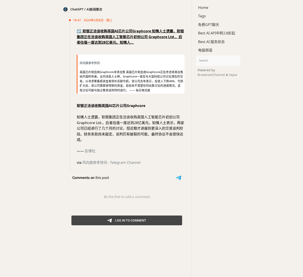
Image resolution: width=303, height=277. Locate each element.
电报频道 (205, 50)
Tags (202, 16)
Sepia (233, 75)
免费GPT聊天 (208, 24)
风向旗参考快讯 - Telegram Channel (111, 162)
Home (203, 7)
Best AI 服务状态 (211, 41)
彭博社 (90, 150)
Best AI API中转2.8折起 (216, 33)
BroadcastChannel (212, 75)
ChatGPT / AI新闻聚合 (86, 9)
